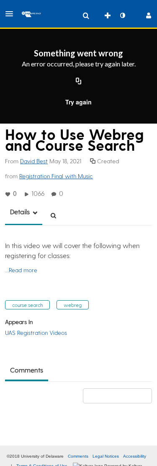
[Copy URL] (78, 82)
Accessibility (134, 456)
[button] (11, 14)
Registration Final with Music (56, 176)
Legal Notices (106, 456)
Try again (78, 102)
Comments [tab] (26, 370)
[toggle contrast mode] (122, 15)
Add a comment (121, 396)
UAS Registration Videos (36, 332)
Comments (78, 456)
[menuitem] (86, 15)
